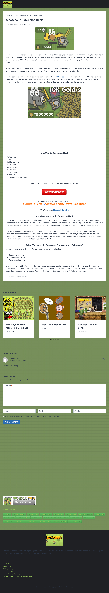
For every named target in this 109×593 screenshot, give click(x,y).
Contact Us (7, 566)
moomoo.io (10, 276)
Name (6, 411)
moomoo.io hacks (22, 276)
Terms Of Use (8, 571)
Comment (7, 386)
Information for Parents (11, 574)
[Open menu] (104, 4)
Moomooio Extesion (61, 210)
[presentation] (18, 308)
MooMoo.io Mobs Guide (54, 324)
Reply (103, 359)
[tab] (50, 339)
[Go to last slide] (6, 317)
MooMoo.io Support (14, 24)
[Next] (103, 317)
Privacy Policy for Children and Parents (17, 576)
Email (41, 411)
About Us (6, 564)
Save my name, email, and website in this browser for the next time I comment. (32, 416)
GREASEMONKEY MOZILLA (76, 204)
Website (77, 411)
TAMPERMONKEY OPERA (54, 204)
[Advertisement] (54, 133)
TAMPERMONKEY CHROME (33, 204)
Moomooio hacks (63, 77)
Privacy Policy (8, 569)
